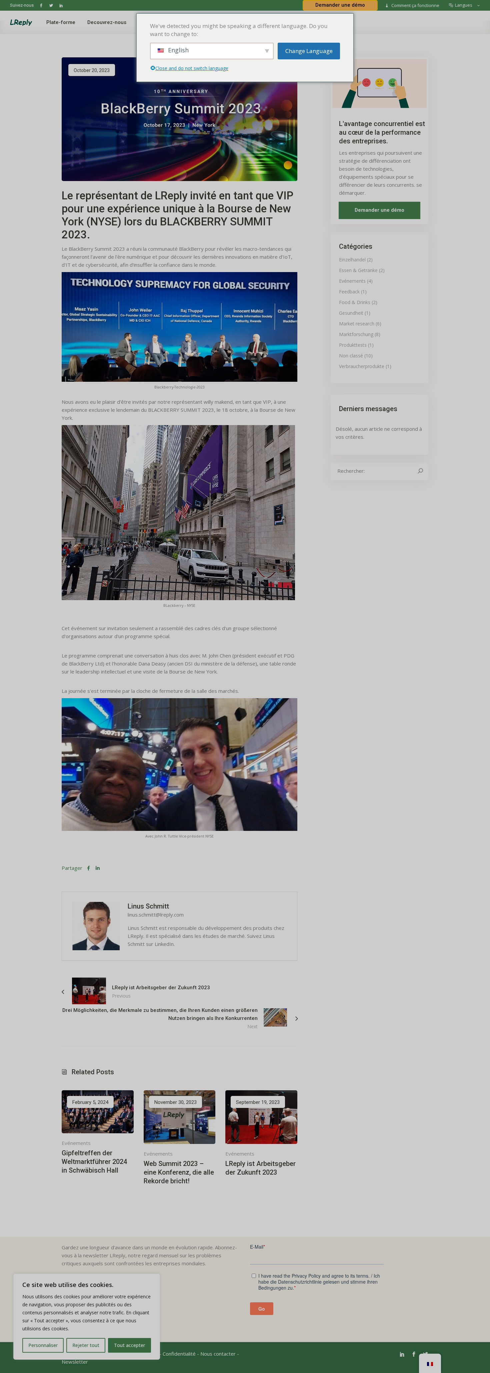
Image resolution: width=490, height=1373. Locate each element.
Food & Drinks (354, 302)
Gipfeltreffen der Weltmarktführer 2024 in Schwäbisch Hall (94, 1161)
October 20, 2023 (92, 70)
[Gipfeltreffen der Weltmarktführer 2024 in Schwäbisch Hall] (98, 1111)
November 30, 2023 (175, 1102)
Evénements (76, 1143)
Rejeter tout (85, 1345)
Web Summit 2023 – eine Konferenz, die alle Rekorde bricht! (179, 1172)
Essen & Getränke (358, 270)
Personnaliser (43, 1345)
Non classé (351, 355)
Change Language (309, 51)
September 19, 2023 (258, 1102)
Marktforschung (356, 334)
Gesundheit (351, 313)
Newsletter (75, 1361)
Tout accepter (129, 1345)
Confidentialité (179, 1353)
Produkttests (353, 345)
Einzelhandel (352, 259)
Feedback (349, 291)
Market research (356, 323)
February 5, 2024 (90, 1102)
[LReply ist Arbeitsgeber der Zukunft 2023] (261, 1117)
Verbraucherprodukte (361, 366)
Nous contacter (218, 1353)
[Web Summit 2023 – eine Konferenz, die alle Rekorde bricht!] (180, 1117)
